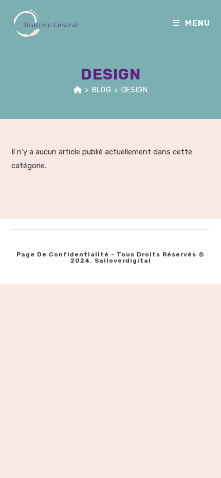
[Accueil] (77, 90)
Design (134, 90)
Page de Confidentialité (62, 254)
